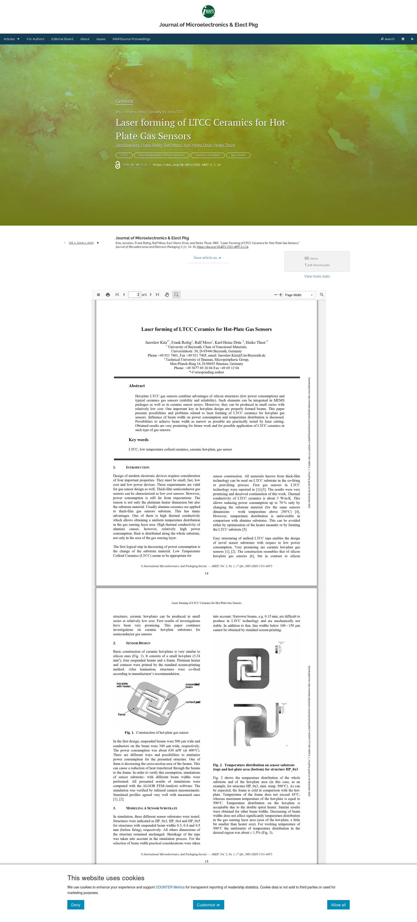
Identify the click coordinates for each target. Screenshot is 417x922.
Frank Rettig (151, 145)
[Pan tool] (166, 295)
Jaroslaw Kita (127, 145)
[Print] (108, 295)
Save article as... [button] (207, 258)
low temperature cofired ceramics (161, 155)
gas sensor (238, 155)
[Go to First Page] (117, 294)
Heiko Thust (224, 145)
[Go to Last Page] (157, 294)
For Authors (35, 39)
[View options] (98, 294)
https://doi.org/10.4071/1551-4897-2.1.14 (187, 164)
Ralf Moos (173, 145)
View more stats (317, 276)
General (124, 101)
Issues (101, 39)
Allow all (340, 905)
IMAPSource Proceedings (131, 39)
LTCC (124, 155)
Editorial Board (62, 39)
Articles (9, 39)
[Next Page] (150, 294)
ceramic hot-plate (208, 155)
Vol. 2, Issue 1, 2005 (131, 112)
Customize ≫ (210, 905)
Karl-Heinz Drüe (198, 145)
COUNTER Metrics (170, 886)
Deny (77, 905)
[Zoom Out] (276, 295)
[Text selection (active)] (176, 295)
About (84, 39)
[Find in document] (322, 295)
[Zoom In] (281, 295)
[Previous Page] (124, 294)
